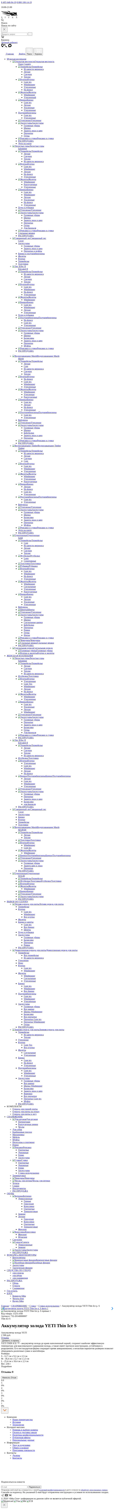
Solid (20, 538)
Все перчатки (30, 1017)
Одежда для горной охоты (25, 1109)
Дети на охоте (25, 143)
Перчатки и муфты (33, 251)
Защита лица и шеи (33, 130)
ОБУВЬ (10, 1193)
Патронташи (24, 1122)
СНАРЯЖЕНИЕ (15, 1116)
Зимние (21, 1214)
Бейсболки (29, 433)
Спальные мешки (26, 233)
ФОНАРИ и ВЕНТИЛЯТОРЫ (21, 1255)
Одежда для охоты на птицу (25, 1111)
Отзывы (5, 1338)
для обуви (17, 1275)
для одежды (18, 1273)
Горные (27, 1201)
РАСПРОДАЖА (26, 141)
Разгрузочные (30, 184)
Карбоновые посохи (22, 1132)
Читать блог (18, 1298)
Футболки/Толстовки (28, 676)
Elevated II (23, 269)
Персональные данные (23, 1440)
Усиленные (29, 107)
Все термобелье (31, 955)
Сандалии (17, 1239)
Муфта (27, 1101)
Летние (21, 1216)
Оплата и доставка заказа (24, 1432)
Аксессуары (24, 243)
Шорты (27, 930)
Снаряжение (18, 1288)
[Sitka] (9, 17)
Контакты (17, 1458)
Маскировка (18, 1134)
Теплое (27, 77)
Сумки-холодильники (28, 1173)
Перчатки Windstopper (34, 1022)
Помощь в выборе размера (25, 1430)
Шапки (27, 128)
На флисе (28, 89)
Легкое (27, 72)
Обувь (15, 1283)
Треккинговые (31, 1211)
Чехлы (21, 1127)
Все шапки (29, 1009)
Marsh (21, 358)
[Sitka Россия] (3, 1496)
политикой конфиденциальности (52, 1490)
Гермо (21, 1155)
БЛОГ (10, 1293)
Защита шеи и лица (33, 865)
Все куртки (29, 917)
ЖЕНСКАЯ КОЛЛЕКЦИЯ (20, 655)
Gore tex (28, 82)
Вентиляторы (18, 1257)
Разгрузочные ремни (28, 1124)
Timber (21, 448)
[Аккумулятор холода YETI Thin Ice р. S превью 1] (26, 1311)
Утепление (23, 960)
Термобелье (23, 261)
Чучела (15, 1183)
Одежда (16, 1285)
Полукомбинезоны (27, 113)
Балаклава (29, 517)
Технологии (18, 1424)
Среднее (28, 74)
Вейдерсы (23, 420)
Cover (21, 241)
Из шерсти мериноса (34, 69)
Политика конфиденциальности (27, 1435)
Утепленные (30, 87)
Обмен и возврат (20, 1448)
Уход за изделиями (21, 1445)
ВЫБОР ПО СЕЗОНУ (17, 901)
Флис (20, 963)
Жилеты (22, 256)
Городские (29, 1204)
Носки (27, 635)
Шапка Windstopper (33, 1011)
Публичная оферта (21, 1437)
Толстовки (23, 264)
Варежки (28, 1093)
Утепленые (29, 394)
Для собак (17, 1129)
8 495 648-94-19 (8, 2)
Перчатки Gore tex (32, 1019)
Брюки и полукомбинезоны (31, 253)
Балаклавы (29, 338)
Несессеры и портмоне (23, 1142)
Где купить (12, 1291)
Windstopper (29, 84)
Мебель (16, 1137)
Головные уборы (32, 125)
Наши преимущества (22, 1419)
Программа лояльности (23, 1450)
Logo (26, 558)
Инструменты (19, 1188)
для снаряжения (20, 1278)
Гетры (27, 136)
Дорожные (23, 1152)
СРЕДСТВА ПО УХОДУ (19, 1270)
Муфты (27, 346)
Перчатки (28, 133)
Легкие (27, 105)
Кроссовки (29, 1206)
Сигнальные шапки (33, 622)
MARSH (22, 830)
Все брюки (29, 927)
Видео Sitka (18, 1301)
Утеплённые (30, 1001)
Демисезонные (25, 1198)
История (16, 1422)
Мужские (22, 1237)
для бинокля (30, 804)
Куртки (21, 259)
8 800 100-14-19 (24, 2)
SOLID (21, 876)
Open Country (24, 64)
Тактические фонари (22, 1268)
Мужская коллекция (16, 59)
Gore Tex (28, 684)
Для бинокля (30, 228)
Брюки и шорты (26, 922)
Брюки (21, 817)
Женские (22, 1229)
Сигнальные (30, 586)
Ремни (27, 630)
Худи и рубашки (26, 207)
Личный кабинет (9, 42)
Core (26, 366)
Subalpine (22, 148)
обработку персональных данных (94, 1490)
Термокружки (19, 1175)
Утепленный (30, 97)
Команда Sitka (19, 1296)
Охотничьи (23, 1150)
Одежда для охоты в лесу (24, 1114)
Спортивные (30, 561)
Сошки (15, 1186)
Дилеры (16, 1455)
